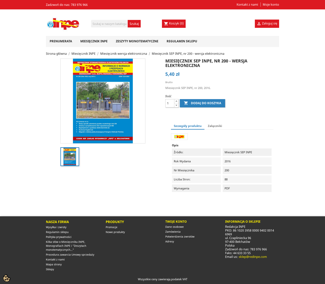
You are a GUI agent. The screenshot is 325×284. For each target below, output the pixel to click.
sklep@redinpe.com (253, 257)
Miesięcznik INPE (94, 41)
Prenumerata (61, 41)
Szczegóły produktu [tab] (188, 126)
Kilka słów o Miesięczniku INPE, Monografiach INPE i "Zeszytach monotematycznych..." (66, 245)
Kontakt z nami (247, 4)
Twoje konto (176, 221)
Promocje (111, 227)
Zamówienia (173, 231)
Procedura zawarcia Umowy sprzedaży (70, 254)
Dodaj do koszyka (202, 103)
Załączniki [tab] (215, 126)
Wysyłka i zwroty (56, 227)
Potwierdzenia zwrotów (179, 236)
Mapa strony (54, 264)
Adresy (169, 241)
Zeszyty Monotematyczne (137, 41)
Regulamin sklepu (182, 41)
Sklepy (50, 269)
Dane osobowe (174, 227)
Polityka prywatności (58, 237)
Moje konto (271, 4)
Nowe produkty (115, 232)
